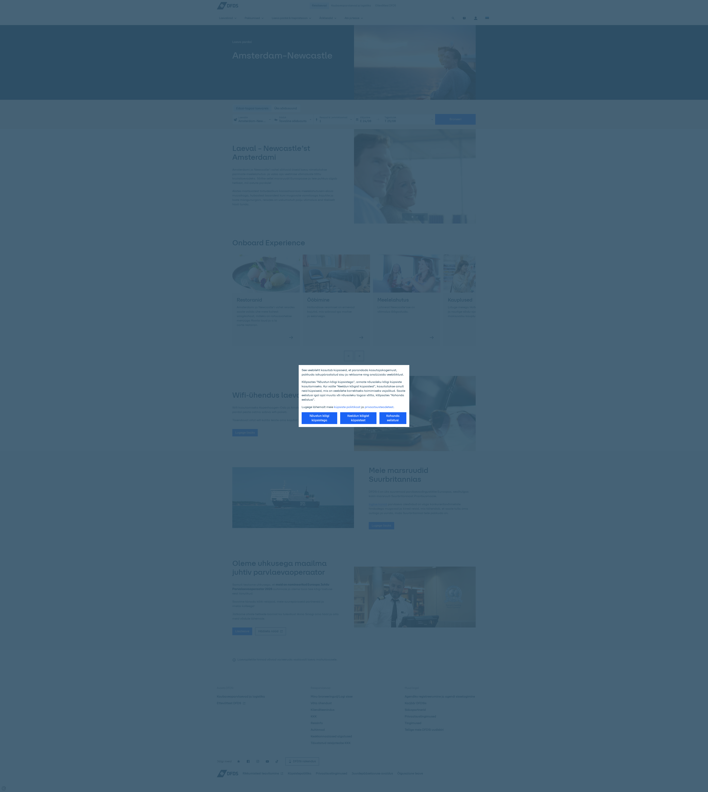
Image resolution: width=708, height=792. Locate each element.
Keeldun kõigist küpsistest (358, 418)
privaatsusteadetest (379, 407)
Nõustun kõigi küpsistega (319, 418)
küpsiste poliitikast (347, 407)
